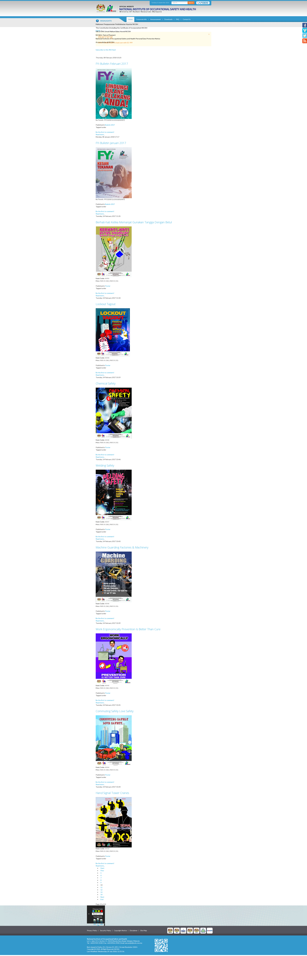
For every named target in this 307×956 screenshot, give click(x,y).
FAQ (177, 19)
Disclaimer (133, 930)
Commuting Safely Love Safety (114, 711)
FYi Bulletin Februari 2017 (112, 64)
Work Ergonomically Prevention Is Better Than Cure (128, 629)
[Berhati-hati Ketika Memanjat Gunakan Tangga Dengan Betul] (114, 252)
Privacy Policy (92, 930)
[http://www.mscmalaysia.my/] (183, 930)
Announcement (155, 19)
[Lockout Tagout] (114, 332)
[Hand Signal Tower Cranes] (114, 822)
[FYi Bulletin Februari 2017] (114, 93)
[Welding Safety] (114, 495)
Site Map (143, 930)
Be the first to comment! (105, 132)
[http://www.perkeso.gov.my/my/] (203, 930)
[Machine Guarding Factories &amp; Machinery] (114, 577)
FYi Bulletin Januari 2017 (111, 143)
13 (101, 892)
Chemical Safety (105, 383)
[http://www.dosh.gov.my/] (196, 930)
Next (102, 897)
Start (102, 868)
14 (101, 895)
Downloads (168, 19)
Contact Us (187, 19)
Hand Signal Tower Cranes (112, 793)
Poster (107, 286)
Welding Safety (105, 465)
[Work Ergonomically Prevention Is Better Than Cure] (114, 659)
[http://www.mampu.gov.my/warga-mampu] (210, 930)
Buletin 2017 (110, 125)
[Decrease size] (101, 922)
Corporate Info (141, 19)
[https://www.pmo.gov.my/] (177, 930)
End (101, 899)
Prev (102, 871)
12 (101, 890)
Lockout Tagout (105, 304)
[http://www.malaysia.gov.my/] (170, 930)
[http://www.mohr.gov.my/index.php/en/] (190, 930)
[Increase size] (95, 922)
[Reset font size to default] (98, 922)
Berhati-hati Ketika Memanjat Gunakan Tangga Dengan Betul (134, 222)
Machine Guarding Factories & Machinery (122, 547)
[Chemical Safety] (114, 413)
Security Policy (105, 930)
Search (191, 3)
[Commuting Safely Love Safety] (114, 740)
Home (130, 19)
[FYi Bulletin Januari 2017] (114, 172)
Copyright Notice (120, 930)
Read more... (100, 134)
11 (101, 887)
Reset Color (97, 914)
